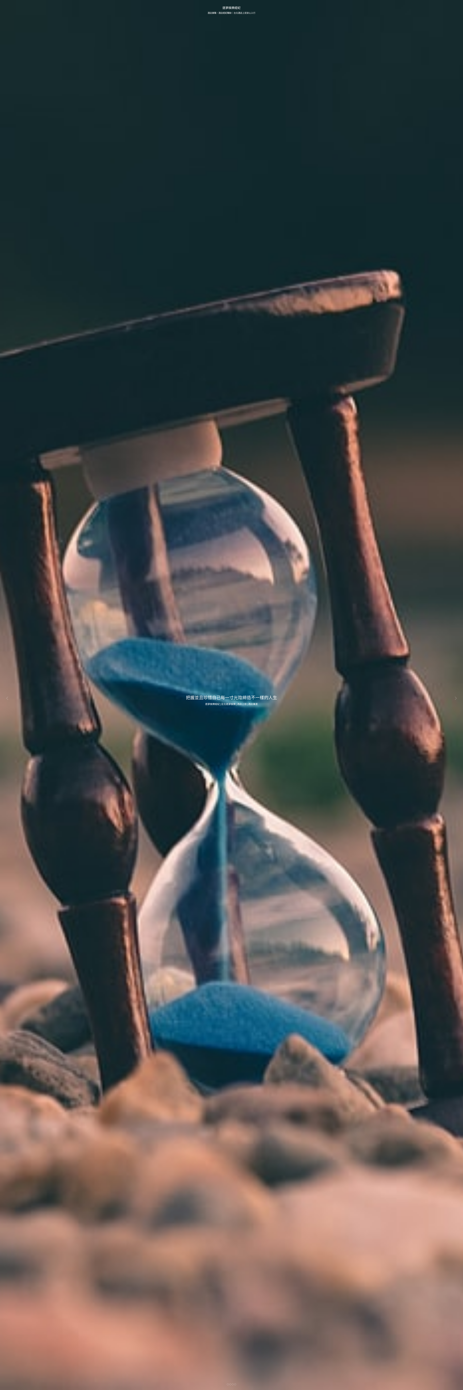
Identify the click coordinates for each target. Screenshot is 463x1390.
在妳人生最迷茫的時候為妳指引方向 (231, 698)
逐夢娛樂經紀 (231, 8)
